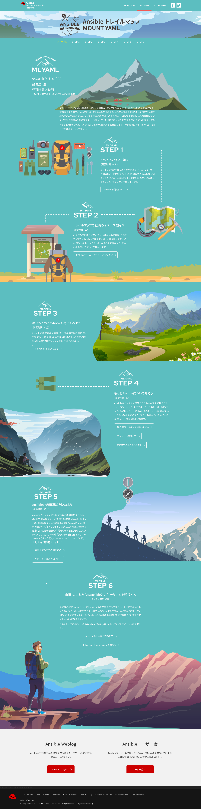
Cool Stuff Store (122, 795)
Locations (56, 795)
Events (46, 795)
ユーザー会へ (139, 769)
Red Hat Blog (86, 795)
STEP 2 (89, 41)
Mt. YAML (144, 5)
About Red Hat (26, 795)
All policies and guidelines (63, 803)
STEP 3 (102, 41)
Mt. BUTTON (160, 5)
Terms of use (44, 803)
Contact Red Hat (70, 795)
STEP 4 (114, 41)
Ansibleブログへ (59, 769)
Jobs (38, 795)
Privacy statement (27, 803)
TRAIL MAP (129, 5)
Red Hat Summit (138, 795)
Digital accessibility (85, 803)
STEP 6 (140, 41)
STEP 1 (76, 41)
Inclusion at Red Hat (103, 795)
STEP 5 (127, 41)
